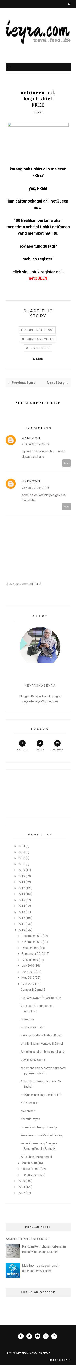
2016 (21, 893)
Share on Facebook (39, 330)
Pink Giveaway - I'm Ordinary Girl (41, 997)
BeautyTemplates (39, 1353)
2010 (21, 929)
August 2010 (30, 959)
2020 (21, 870)
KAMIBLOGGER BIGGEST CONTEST (28, 1239)
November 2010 (32, 941)
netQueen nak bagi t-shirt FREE (40, 1094)
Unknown (31, 438)
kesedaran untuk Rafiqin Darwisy (42, 1135)
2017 (21, 888)
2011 (21, 923)
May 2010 (28, 977)
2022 (21, 858)
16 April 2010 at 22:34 (35, 487)
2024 (21, 846)
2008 (21, 1186)
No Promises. (29, 1102)
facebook (22, 749)
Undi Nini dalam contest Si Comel (42, 1043)
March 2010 (29, 1163)
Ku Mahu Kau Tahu (33, 1027)
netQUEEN (38, 278)
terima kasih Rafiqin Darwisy (39, 1127)
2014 (21, 905)
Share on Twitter (40, 339)
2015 (21, 900)
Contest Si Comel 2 (33, 989)
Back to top (58, 1359)
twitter (40, 749)
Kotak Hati (27, 1019)
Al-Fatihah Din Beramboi (36, 1156)
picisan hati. (28, 1111)
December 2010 (32, 935)
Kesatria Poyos (30, 1119)
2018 (21, 881)
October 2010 (30, 947)
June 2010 (28, 971)
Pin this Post (40, 348)
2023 (21, 852)
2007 (21, 1192)
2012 (21, 917)
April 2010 (28, 983)
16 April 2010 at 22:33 (35, 444)
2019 (21, 876)
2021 (21, 864)
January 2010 (30, 1174)
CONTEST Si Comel (33, 1059)
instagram (57, 749)
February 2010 (31, 1168)
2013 (21, 912)
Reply (67, 463)
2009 (21, 1180)
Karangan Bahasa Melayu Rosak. (42, 1035)
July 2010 (28, 965)
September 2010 (32, 953)
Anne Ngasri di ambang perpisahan (43, 1051)
